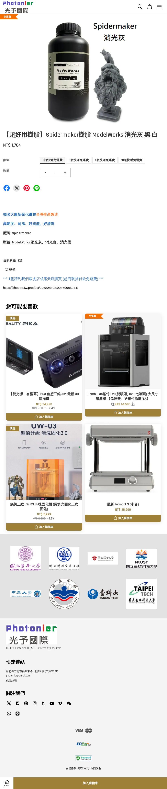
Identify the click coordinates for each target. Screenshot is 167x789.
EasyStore (55, 648)
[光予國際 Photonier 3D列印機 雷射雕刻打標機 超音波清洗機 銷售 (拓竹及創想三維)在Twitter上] (9, 705)
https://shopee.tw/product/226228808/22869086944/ (40, 287)
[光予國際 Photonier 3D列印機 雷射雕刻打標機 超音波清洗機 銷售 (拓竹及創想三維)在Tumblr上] (43, 705)
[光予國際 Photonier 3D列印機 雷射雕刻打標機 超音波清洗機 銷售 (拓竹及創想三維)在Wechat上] (69, 705)
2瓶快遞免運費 (53, 160)
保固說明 (11, 680)
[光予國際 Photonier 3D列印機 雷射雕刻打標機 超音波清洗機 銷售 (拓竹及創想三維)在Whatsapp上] (9, 715)
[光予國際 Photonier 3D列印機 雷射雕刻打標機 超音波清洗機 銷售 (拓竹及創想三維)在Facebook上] (17, 705)
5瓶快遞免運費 (105, 160)
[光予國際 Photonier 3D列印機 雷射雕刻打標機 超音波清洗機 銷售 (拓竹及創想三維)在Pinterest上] (26, 705)
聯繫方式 (83, 768)
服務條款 (71, 768)
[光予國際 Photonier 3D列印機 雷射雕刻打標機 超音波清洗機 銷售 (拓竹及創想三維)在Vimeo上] (60, 705)
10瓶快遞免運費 (131, 160)
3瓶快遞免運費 (79, 160)
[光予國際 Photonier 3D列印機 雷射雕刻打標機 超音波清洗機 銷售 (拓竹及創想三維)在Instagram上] (34, 705)
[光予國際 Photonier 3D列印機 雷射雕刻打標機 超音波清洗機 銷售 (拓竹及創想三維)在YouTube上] (52, 705)
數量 (6, 160)
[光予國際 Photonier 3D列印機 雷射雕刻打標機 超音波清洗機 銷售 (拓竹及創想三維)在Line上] (17, 715)
